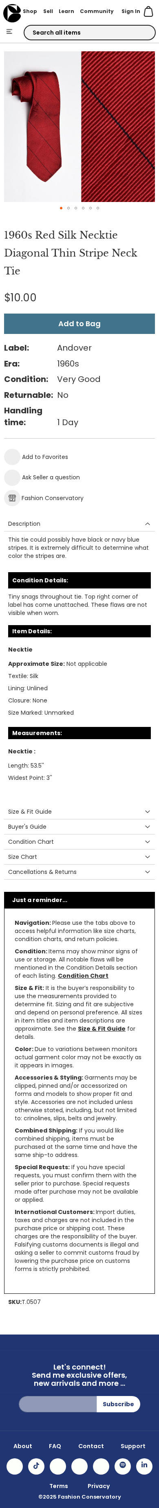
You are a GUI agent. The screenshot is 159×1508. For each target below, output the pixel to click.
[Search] (142, 33)
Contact (91, 1446)
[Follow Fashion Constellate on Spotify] (123, 1466)
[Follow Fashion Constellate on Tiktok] (36, 1466)
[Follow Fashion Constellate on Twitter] (79, 1466)
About (22, 1446)
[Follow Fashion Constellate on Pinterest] (101, 1466)
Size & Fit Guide (102, 1029)
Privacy (99, 1486)
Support (133, 1446)
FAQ (55, 1446)
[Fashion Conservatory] (12, 13)
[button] (61, 208)
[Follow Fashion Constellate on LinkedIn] (144, 1466)
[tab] (79, 523)
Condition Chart (83, 976)
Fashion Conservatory (53, 498)
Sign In (130, 11)
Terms (58, 1486)
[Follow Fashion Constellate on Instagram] (15, 1466)
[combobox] (89, 33)
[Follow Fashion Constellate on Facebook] (58, 1466)
